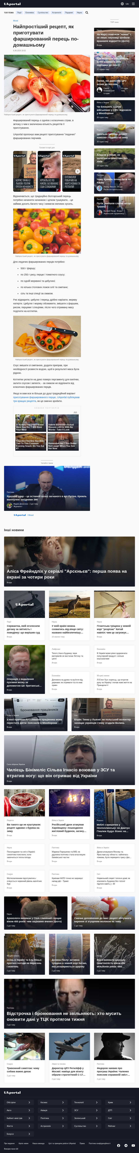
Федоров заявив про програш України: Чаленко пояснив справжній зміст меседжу (113, 1072)
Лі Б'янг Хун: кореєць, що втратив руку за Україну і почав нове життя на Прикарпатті (114, 682)
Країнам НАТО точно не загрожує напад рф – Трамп (67, 879)
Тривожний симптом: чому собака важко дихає (23, 1070)
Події (19, 13)
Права (82, 1143)
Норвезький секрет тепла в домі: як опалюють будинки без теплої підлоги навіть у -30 (113, 881)
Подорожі (69, 13)
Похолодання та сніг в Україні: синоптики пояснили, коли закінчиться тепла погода (21, 854)
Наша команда (38, 1143)
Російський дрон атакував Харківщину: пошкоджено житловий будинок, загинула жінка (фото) (69, 828)
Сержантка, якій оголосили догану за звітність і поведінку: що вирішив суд (23, 629)
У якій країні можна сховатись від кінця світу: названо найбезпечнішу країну (67, 629)
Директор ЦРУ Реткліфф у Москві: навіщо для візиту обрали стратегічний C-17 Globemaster (68, 1072)
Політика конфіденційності (99, 1143)
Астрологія (56, 13)
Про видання (9, 1143)
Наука (79, 13)
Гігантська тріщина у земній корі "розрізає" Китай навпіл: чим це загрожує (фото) (114, 629)
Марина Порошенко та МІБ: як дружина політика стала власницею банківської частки (68, 854)
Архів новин (23, 1143)
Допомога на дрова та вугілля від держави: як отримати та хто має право (67, 682)
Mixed (15, 21)
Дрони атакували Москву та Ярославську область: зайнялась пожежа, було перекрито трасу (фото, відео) (114, 855)
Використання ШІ (11, 1149)
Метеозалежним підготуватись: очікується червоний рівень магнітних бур (24, 881)
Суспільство (43, 13)
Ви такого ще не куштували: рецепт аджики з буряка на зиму (24, 828)
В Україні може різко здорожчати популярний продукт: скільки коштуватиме (112, 656)
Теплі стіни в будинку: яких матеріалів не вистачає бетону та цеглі (67, 656)
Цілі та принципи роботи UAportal (62, 1143)
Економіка (30, 13)
